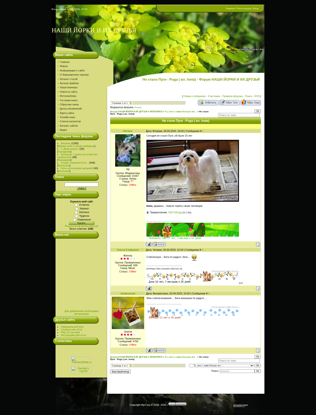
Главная (230, 8)
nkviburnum (128, 293)
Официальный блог (72, 326)
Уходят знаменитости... (74, 162)
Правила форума (232, 96)
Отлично (84, 204)
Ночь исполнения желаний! (77, 168)
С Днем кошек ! (70, 148)
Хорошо (84, 208)
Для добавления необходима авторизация (82, 312)
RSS (257, 96)
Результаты (71, 226)
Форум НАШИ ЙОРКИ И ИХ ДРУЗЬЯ (128, 111)
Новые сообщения (194, 96)
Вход (256, 8)
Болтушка (64, 165)
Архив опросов (89, 226)
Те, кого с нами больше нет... (181, 111)
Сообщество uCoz (71, 329)
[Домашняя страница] (159, 244)
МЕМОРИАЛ (156, 111)
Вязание (66, 143)
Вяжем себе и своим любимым (76, 146)
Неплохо (84, 212)
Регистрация (244, 8)
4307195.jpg (175, 212)
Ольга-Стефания (128, 249)
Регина (138, 107)
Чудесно (84, 215)
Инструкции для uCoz (73, 335)
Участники (214, 96)
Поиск (248, 96)
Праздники (64, 151)
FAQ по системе (70, 332)
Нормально (84, 219)
